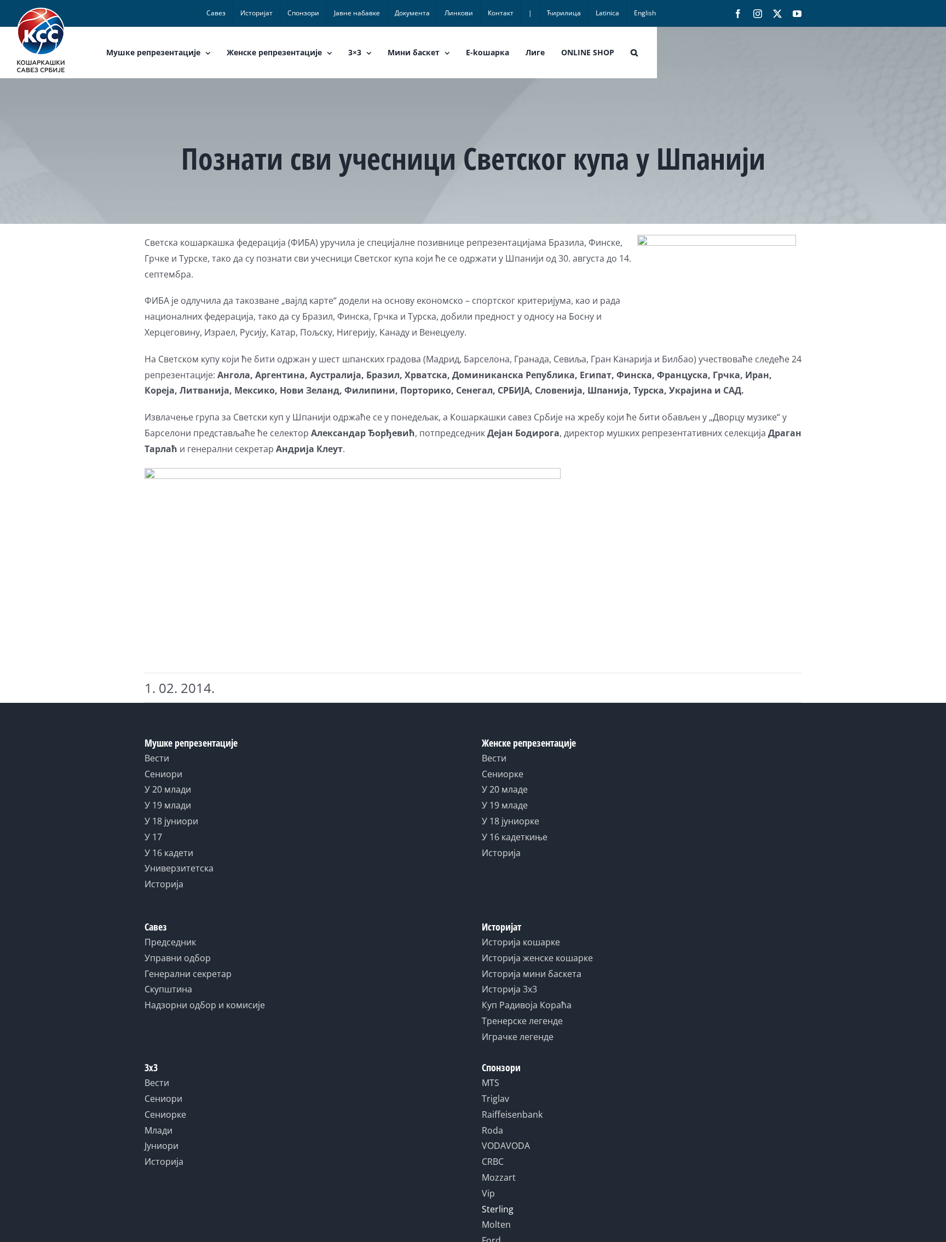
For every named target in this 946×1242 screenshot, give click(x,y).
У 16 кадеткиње (514, 837)
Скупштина (168, 989)
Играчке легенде (517, 1037)
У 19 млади (168, 805)
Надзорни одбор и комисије (205, 1005)
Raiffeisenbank (512, 1114)
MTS (490, 1083)
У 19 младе (505, 805)
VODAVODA (506, 1146)
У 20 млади (168, 789)
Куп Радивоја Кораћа (527, 1005)
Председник (170, 942)
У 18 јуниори (171, 821)
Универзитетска (179, 868)
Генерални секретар (188, 974)
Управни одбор (178, 958)
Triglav (495, 1099)
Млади (158, 1130)
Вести (157, 758)
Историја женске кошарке (537, 958)
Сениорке (502, 774)
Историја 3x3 (509, 989)
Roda (492, 1130)
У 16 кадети (169, 853)
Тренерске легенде (522, 1021)
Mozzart (499, 1177)
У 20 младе (505, 789)
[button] (634, 52)
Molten (496, 1224)
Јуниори (161, 1146)
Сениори (163, 774)
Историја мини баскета (531, 974)
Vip (488, 1193)
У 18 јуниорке (510, 821)
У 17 (153, 837)
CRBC (493, 1162)
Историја (164, 884)
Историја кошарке (521, 942)
